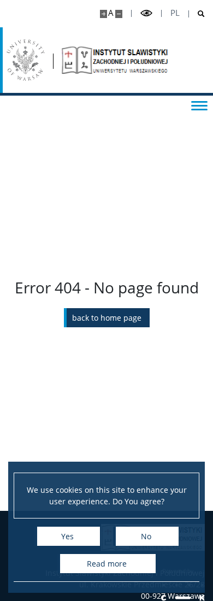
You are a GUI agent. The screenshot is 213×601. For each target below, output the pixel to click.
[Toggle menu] (199, 105)
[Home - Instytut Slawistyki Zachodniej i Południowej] (115, 60)
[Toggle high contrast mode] (146, 13)
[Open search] (197, 13)
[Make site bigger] (103, 14)
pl (175, 13)
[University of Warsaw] (26, 60)
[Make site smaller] (118, 14)
